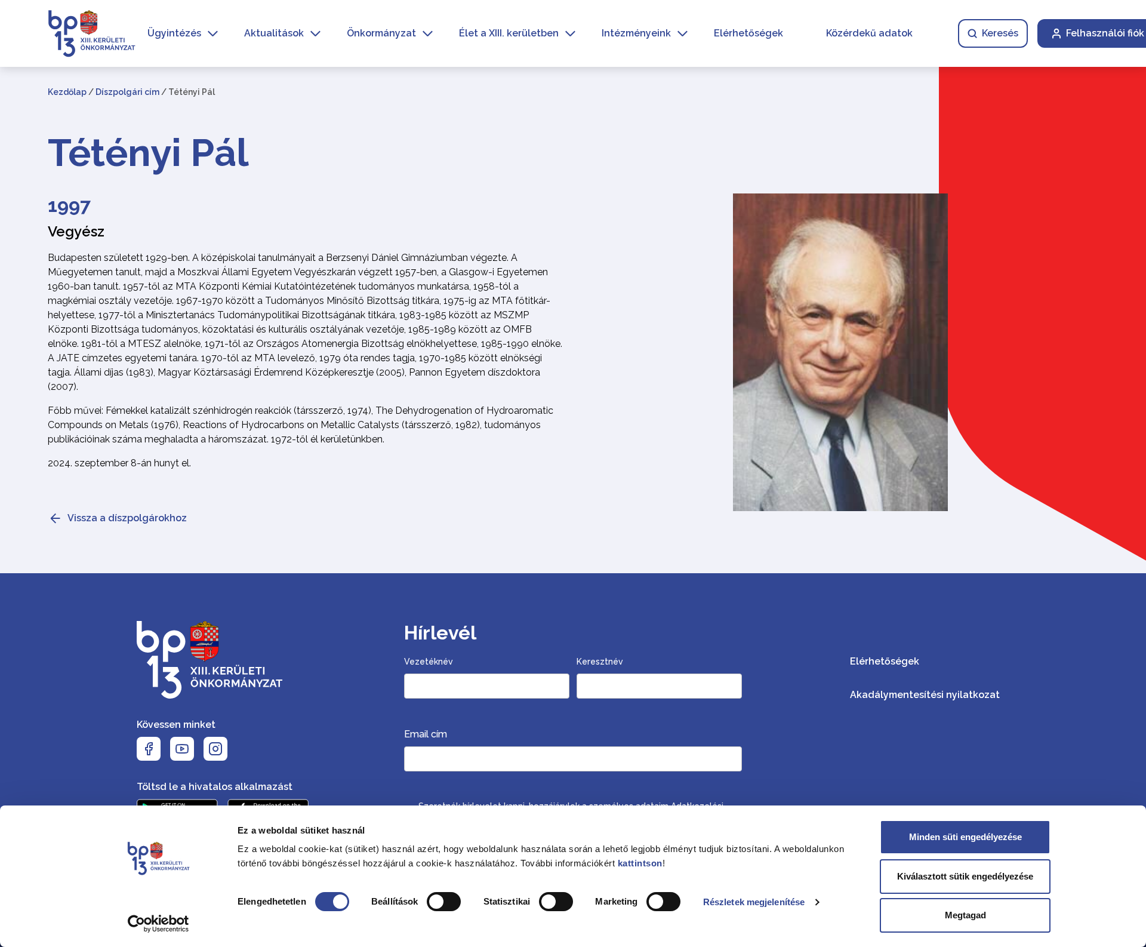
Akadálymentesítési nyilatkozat (925, 694)
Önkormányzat (381, 33)
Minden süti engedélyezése (965, 837)
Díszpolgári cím (127, 92)
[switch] (444, 901)
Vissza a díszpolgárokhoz (127, 518)
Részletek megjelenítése (754, 902)
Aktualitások (274, 33)
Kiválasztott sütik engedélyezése (965, 876)
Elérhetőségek (748, 33)
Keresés (1000, 33)
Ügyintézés (174, 33)
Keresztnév (600, 661)
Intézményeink (636, 33)
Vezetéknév (428, 661)
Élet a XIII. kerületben (509, 33)
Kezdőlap (67, 92)
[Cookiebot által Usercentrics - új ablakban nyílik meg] (158, 924)
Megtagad (965, 915)
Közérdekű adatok (869, 33)
